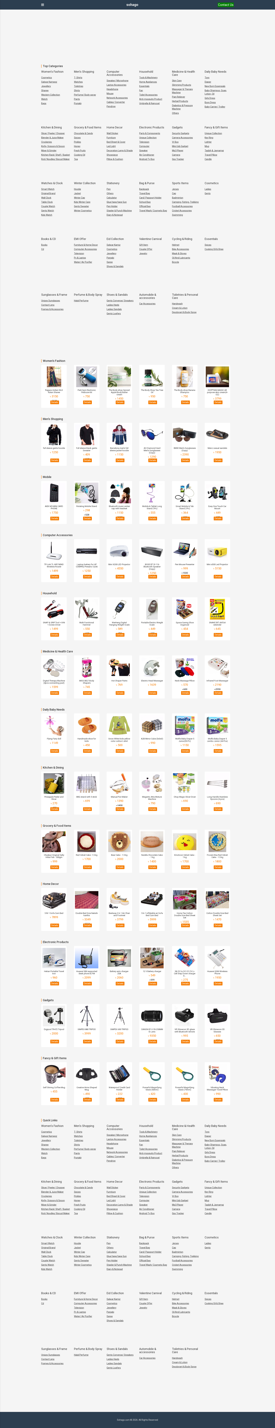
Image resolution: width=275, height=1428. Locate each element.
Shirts (77, 90)
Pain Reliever (178, 97)
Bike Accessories (180, 249)
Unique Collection (148, 137)
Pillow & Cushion (115, 159)
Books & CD (48, 239)
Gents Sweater (81, 206)
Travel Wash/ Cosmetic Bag (153, 210)
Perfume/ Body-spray (85, 95)
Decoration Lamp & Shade (120, 150)
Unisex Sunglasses (50, 300)
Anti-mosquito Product (150, 99)
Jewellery (46, 86)
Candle (208, 159)
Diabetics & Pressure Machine (182, 107)
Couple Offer (145, 249)
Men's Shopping (84, 71)
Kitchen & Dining (51, 127)
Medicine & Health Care (183, 73)
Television (144, 142)
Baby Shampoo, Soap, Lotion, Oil (216, 92)
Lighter (208, 142)
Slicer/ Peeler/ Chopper (53, 133)
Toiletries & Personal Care (185, 296)
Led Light (111, 146)
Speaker (143, 150)
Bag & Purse (147, 183)
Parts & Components (149, 133)
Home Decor (115, 127)
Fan (141, 90)
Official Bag (145, 206)
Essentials (144, 86)
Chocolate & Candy (83, 133)
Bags (43, 103)
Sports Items (180, 183)
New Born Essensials (215, 86)
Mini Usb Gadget (180, 146)
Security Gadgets (180, 133)
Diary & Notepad (115, 215)
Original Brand (48, 193)
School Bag (145, 202)
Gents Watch (47, 210)
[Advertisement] (137, 35)
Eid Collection (115, 239)
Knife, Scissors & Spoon (53, 146)
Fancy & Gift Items (216, 127)
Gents (208, 193)
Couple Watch (48, 206)
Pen (109, 189)
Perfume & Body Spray (88, 294)
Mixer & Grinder (48, 150)
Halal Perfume (81, 300)
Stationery (113, 183)
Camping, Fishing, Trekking (185, 202)
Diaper (208, 82)
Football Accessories (182, 206)
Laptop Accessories (116, 85)
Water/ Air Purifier (83, 262)
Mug (207, 146)
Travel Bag (144, 193)
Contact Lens (47, 305)
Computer (144, 146)
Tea (76, 159)
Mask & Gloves (179, 253)
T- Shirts (78, 77)
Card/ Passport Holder (150, 197)
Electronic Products (151, 127)
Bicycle (175, 262)
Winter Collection (85, 183)
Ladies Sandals (114, 309)
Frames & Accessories (52, 309)
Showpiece (112, 155)
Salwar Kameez (49, 82)
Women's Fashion (52, 71)
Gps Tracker (178, 159)
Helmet (175, 245)
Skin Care (177, 80)
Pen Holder (112, 206)
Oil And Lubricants (181, 258)
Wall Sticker (112, 133)
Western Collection (50, 95)
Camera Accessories (182, 137)
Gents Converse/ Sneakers (120, 300)
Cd (42, 249)
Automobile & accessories (147, 296)
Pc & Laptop (80, 258)
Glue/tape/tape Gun (117, 202)
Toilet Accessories (148, 95)
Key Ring (209, 137)
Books (44, 245)
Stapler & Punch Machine (119, 210)
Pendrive (111, 106)
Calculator (112, 197)
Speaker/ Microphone (117, 80)
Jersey (175, 189)
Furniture (111, 137)
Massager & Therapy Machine (182, 91)
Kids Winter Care (82, 202)
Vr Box (175, 142)
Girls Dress (210, 98)
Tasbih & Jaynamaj (214, 150)
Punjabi (77, 103)
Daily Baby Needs (215, 71)
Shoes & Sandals (115, 266)
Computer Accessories (115, 73)
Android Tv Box (147, 159)
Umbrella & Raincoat (149, 103)
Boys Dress (210, 102)
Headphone (112, 89)
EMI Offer (80, 239)
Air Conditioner (146, 155)
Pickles (77, 142)
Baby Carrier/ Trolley (215, 106)
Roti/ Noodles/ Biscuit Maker (55, 159)
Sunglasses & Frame (54, 294)
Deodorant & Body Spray (184, 312)
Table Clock (47, 202)
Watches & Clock (52, 183)
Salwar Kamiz (113, 245)
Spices (77, 137)
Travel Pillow (211, 155)
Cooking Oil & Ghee (214, 249)
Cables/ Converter (116, 102)
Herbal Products (180, 101)
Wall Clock (46, 197)
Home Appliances (148, 82)
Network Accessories (117, 98)
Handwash (177, 303)
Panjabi (110, 258)
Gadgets (177, 127)
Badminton (177, 197)
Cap (174, 193)
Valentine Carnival (150, 239)
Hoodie (77, 189)
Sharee (45, 90)
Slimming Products (181, 85)
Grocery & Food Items (87, 127)
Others (175, 113)
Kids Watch (46, 215)
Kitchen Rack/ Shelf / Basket (55, 155)
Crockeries (46, 142)
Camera (176, 155)
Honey (77, 146)
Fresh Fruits (80, 150)
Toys (207, 77)
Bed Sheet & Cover (116, 142)
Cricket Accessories (182, 210)
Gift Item (143, 245)
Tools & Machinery (148, 77)
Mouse (110, 93)
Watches (78, 82)
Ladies (208, 189)
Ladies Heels (113, 305)
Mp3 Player (177, 150)
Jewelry (143, 253)
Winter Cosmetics (83, 210)
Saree (110, 262)
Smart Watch (47, 189)
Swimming (177, 215)
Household (146, 71)
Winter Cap (79, 197)
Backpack (144, 189)
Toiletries (78, 86)
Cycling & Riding (182, 239)
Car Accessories (147, 303)
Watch (44, 99)
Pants (77, 99)
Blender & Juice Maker (52, 137)
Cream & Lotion (179, 308)
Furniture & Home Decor (86, 245)
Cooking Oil (79, 155)
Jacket (77, 193)
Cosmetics (46, 77)
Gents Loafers (114, 313)
